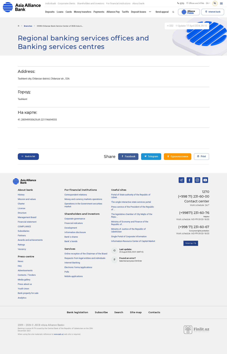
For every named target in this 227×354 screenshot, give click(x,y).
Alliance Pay (113, 11)
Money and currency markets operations (83, 199)
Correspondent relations (75, 194)
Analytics (22, 298)
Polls (66, 272)
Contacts (154, 312)
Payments (99, 11)
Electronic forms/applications (78, 267)
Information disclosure (75, 232)
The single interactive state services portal (131, 202)
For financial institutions (80, 189)
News (20, 261)
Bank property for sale (28, 293)
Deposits (50, 11)
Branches (28, 26)
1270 (205, 192)
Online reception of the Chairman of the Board (85, 253)
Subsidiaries (23, 231)
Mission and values (27, 199)
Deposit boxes (138, 11)
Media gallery (24, 279)
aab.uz (22, 8)
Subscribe (101, 312)
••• (150, 12)
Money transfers (82, 11)
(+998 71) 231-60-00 (193, 196)
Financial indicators (73, 223)
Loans (60, 11)
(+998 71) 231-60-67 (193, 227)
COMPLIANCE (24, 226)
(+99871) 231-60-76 (194, 213)
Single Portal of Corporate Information (129, 236)
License (21, 208)
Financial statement (27, 222)
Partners (22, 235)
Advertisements (25, 270)
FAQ (20, 266)
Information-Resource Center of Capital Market (133, 241)
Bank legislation (77, 312)
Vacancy (22, 249)
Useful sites (118, 189)
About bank (25, 189)
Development (70, 228)
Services (69, 248)
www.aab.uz (58, 334)
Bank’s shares (71, 237)
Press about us (25, 284)
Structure (22, 213)
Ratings (21, 244)
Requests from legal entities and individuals (84, 258)
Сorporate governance (74, 218)
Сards (69, 11)
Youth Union (23, 288)
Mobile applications (73, 276)
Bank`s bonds (70, 241)
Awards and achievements (30, 240)
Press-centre (26, 256)
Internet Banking (72, 262)
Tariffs (125, 11)
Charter (21, 203)
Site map (136, 312)
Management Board (27, 217)
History (21, 194)
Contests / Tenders (27, 275)
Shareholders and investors (82, 213)
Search (118, 312)
